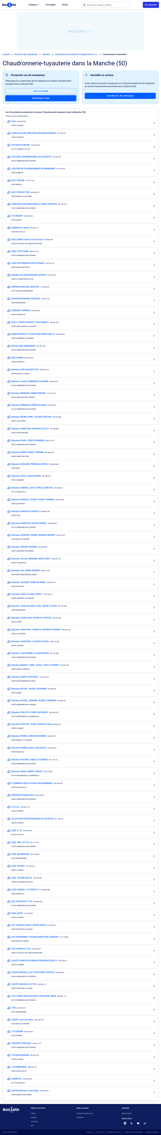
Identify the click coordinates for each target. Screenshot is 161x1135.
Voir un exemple (40, 91)
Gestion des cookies (114, 1132)
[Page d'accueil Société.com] (9, 4)
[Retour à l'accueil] (11, 1110)
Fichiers (34, 1117)
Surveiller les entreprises (120, 96)
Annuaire (34, 1122)
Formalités (50, 5)
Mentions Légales (152, 1132)
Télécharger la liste (41, 98)
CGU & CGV (99, 1132)
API (32, 1126)
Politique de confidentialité (133, 1132)
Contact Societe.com (84, 1113)
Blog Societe (126, 1113)
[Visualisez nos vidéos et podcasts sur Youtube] (138, 1123)
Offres (65, 5)
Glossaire (80, 1117)
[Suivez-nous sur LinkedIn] (125, 1123)
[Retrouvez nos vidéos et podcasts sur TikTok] (145, 1123)
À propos (89, 1132)
